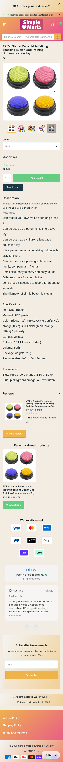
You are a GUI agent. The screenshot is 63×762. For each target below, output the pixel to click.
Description (11, 198)
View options (13, 505)
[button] (3, 15)
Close (59, 3)
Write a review (14, 433)
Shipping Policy (12, 725)
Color (6, 139)
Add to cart (37, 177)
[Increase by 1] (10, 175)
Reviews (8, 393)
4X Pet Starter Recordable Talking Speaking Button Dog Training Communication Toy (19, 490)
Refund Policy (11, 718)
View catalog (4, 24)
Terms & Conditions (15, 732)
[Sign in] (52, 24)
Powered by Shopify (43, 745)
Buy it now (12, 187)
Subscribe (31, 675)
